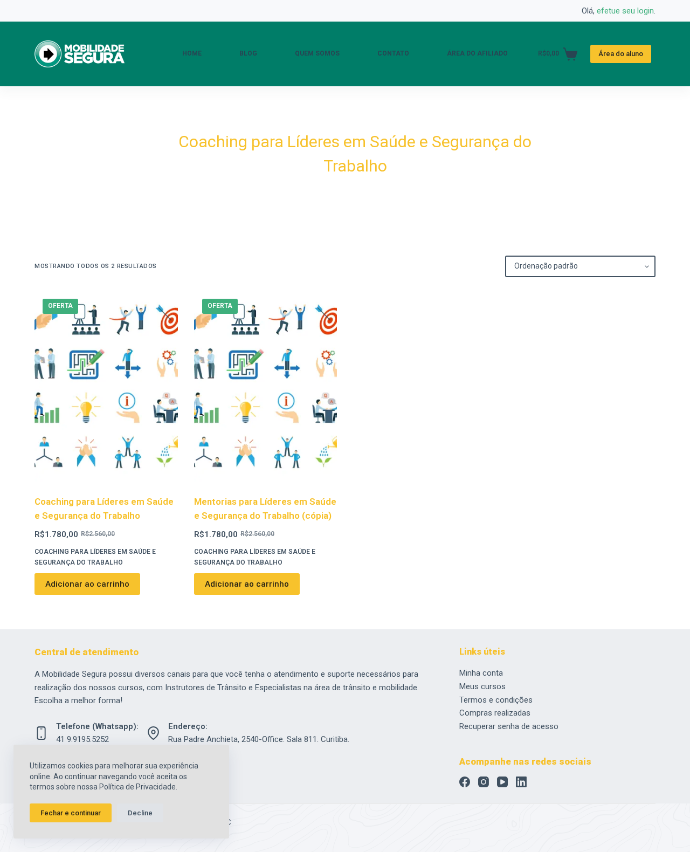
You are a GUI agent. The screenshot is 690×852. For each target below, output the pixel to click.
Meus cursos (482, 686)
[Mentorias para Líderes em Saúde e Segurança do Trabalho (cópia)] (265, 386)
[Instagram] (483, 782)
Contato (393, 53)
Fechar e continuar (70, 813)
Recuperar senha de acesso (508, 726)
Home (192, 53)
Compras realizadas (494, 713)
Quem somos (317, 53)
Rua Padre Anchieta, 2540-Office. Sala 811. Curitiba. (258, 739)
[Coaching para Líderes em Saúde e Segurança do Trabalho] (106, 386)
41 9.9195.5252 (82, 739)
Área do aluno (620, 54)
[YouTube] (502, 782)
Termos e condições (496, 700)
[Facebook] (464, 782)
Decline (140, 813)
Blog (248, 53)
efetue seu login (625, 11)
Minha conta (481, 673)
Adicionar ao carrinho (87, 584)
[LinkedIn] (521, 782)
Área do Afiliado (477, 53)
